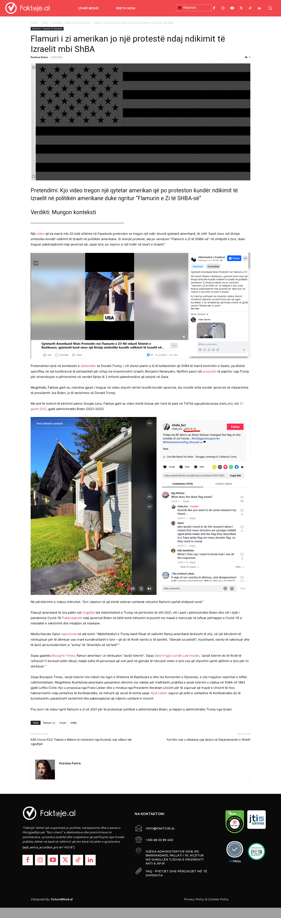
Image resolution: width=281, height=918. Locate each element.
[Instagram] (223, 8)
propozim (210, 371)
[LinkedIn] (259, 8)
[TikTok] (250, 8)
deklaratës (88, 366)
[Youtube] (232, 8)
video (40, 234)
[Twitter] (241, 8)
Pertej (45, 23)
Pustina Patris (39, 57)
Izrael (63, 722)
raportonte (69, 634)
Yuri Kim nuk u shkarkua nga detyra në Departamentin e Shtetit (208, 740)
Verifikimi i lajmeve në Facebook (71, 23)
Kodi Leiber (159, 693)
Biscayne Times (63, 656)
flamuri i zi (49, 722)
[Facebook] (214, 8)
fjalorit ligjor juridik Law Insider (177, 656)
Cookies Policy (218, 899)
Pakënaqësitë (72, 618)
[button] (270, 8)
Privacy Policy (194, 899)
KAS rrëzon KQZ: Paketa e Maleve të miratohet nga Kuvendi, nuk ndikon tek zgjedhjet (81, 742)
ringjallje (88, 612)
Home (34, 23)
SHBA (74, 722)
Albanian (189, 7)
